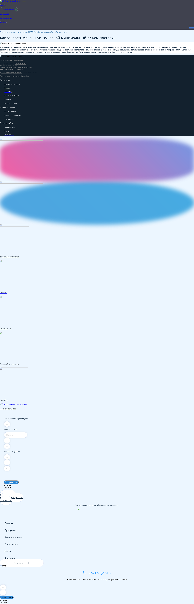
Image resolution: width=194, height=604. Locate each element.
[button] (11, 482)
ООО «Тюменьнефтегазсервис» (11, 73)
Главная (3, 32)
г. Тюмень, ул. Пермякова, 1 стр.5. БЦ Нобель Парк (16, 67)
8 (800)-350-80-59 (20, 64)
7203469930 (8, 69)
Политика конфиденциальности (10, 76)
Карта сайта (25, 76)
